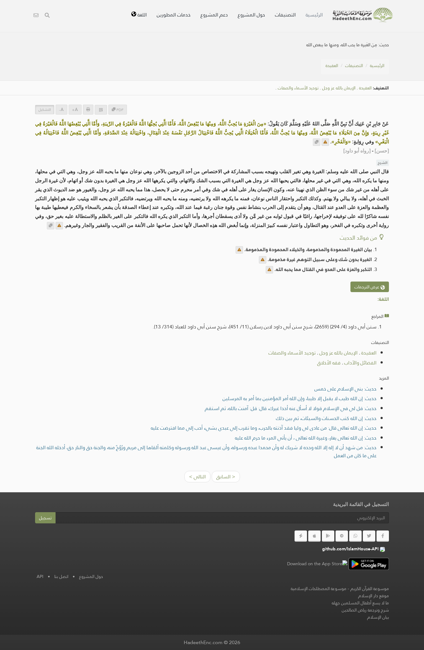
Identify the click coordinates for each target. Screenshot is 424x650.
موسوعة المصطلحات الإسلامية (318, 589)
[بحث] (47, 16)
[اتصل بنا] (36, 16)
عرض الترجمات (367, 287)
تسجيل (45, 518)
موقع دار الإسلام (373, 596)
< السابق (225, 476)
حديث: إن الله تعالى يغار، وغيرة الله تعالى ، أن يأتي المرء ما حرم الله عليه (306, 437)
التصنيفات (285, 14)
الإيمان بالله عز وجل (338, 88)
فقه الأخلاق (329, 362)
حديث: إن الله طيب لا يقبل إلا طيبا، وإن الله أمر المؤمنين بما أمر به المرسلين (300, 398)
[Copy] (316, 142)
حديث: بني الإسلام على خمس (345, 388)
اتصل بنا (61, 576)
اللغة (141, 14)
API (40, 576)
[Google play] (328, 536)
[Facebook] (383, 536)
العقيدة (332, 65)
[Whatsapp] (355, 536)
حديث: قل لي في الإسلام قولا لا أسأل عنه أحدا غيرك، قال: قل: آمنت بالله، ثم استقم (291, 408)
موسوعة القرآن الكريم (369, 589)
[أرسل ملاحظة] (325, 142)
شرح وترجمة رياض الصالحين (365, 610)
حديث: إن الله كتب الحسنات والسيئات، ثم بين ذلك (326, 418)
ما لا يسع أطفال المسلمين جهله (360, 603)
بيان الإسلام (378, 617)
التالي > (197, 476)
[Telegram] (342, 536)
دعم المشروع (214, 14)
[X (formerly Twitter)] (369, 536)
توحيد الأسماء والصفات (298, 88)
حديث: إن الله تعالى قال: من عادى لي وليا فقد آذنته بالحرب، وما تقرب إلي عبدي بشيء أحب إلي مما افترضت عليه (264, 427)
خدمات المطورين (174, 14)
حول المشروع (251, 14)
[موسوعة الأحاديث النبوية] (363, 15)
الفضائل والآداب (360, 362)
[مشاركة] (101, 110)
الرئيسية (314, 14)
